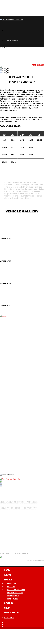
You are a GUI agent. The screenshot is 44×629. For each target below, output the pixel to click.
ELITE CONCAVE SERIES (16, 590)
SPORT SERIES (12, 599)
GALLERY (11, 544)
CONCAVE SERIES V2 (15, 593)
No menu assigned (11, 40)
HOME (7, 569)
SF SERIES (11, 587)
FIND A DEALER (30, 544)
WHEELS (3, 544)
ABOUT (19, 544)
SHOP (7, 607)
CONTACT (4, 546)
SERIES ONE (11, 583)
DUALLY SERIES (13, 596)
